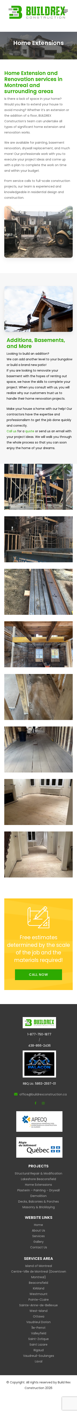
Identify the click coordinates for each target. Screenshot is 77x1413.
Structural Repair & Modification (38, 1173)
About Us (38, 1230)
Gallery (38, 1242)
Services (38, 1236)
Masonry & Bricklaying (38, 1207)
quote (29, 431)
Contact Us (38, 1247)
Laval (38, 1361)
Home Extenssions (38, 1185)
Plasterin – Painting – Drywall (38, 1190)
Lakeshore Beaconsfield (38, 1179)
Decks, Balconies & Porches (38, 1201)
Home (38, 1225)
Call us (11, 431)
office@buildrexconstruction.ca (43, 1094)
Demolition (38, 1196)
